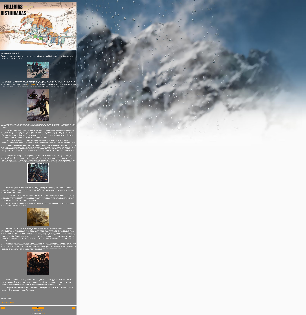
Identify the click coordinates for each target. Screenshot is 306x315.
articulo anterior (31, 84)
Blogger (43, 313)
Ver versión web (38, 310)
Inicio (38, 307)
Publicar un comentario (7, 302)
